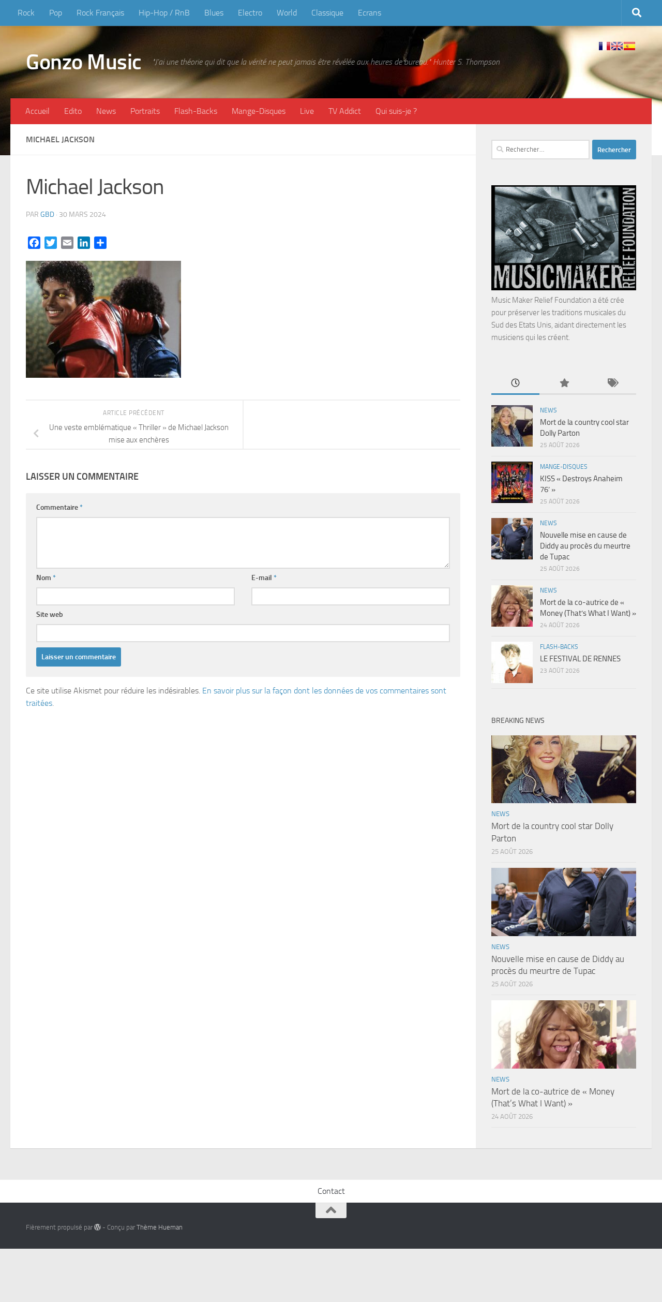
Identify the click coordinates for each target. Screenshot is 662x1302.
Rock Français (100, 13)
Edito (73, 111)
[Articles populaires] (563, 384)
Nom (46, 577)
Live (307, 111)
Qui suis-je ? (396, 111)
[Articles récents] (515, 384)
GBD (47, 214)
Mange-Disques (258, 111)
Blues (213, 13)
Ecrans (369, 13)
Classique (327, 13)
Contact (331, 1191)
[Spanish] (629, 46)
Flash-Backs (195, 111)
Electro (250, 13)
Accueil (37, 111)
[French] (604, 46)
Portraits (145, 111)
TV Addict (344, 111)
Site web (49, 614)
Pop (55, 13)
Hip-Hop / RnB (164, 13)
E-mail (264, 577)
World (287, 13)
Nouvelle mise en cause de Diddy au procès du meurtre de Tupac (585, 545)
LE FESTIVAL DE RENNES (580, 658)
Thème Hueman (160, 1227)
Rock (26, 13)
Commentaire (59, 507)
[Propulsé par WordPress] (97, 1227)
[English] (617, 46)
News (106, 111)
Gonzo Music (84, 62)
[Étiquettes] (612, 384)
